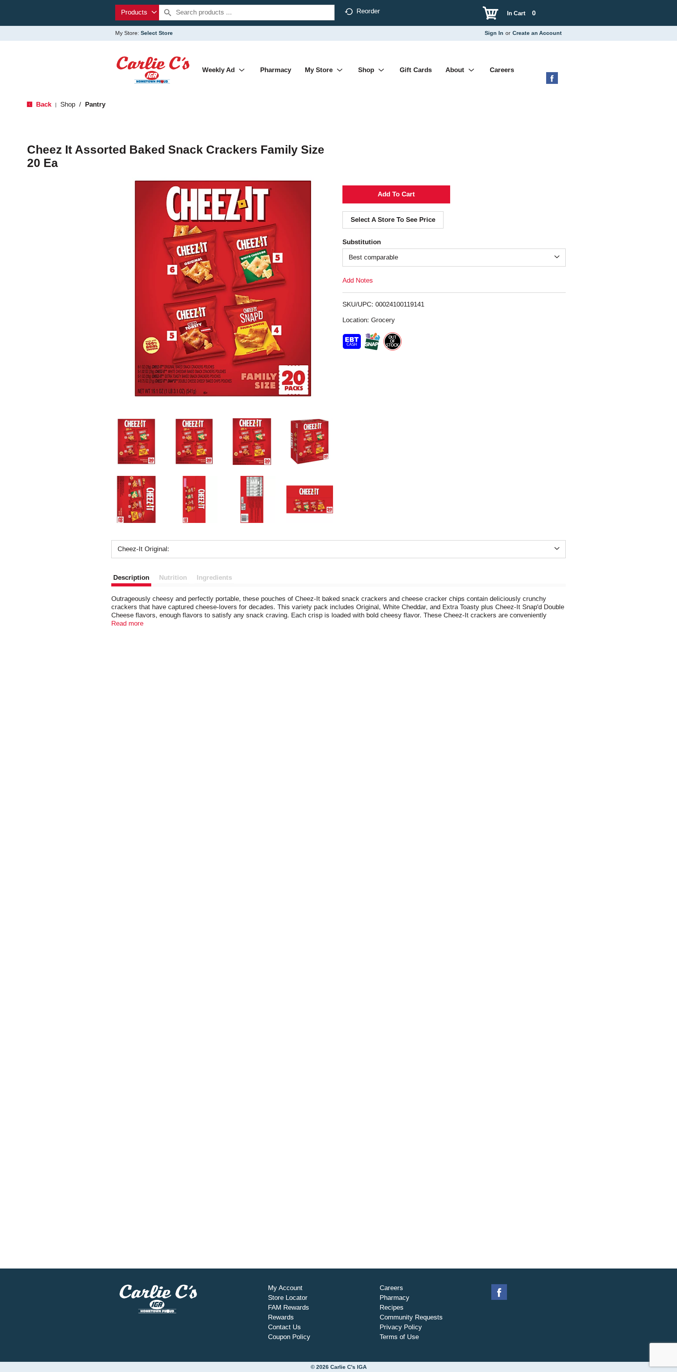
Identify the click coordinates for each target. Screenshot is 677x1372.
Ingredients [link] (214, 577)
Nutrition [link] (173, 577)
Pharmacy (394, 1297)
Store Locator (288, 1297)
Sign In (494, 33)
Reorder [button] (368, 11)
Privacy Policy (401, 1327)
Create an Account (537, 33)
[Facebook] (552, 81)
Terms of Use (399, 1337)
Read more (127, 623)
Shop (67, 104)
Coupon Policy (289, 1337)
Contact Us (284, 1327)
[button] (136, 442)
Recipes (392, 1307)
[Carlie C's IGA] (153, 69)
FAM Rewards (288, 1307)
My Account (285, 1288)
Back (42, 104)
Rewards (281, 1317)
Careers (391, 1288)
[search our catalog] (167, 12)
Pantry (95, 104)
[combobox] (137, 12)
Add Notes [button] (357, 280)
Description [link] (131, 577)
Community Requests (411, 1317)
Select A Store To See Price (393, 219)
